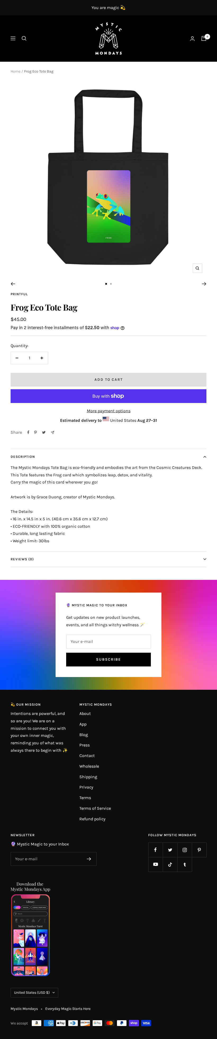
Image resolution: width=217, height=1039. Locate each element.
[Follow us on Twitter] (170, 850)
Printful (19, 294)
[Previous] (13, 284)
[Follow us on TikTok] (170, 864)
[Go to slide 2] (111, 284)
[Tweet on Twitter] (44, 432)
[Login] (192, 38)
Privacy (86, 787)
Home (15, 71)
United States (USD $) (32, 992)
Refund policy (92, 818)
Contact (87, 755)
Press (84, 744)
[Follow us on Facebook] (155, 850)
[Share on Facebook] (28, 432)
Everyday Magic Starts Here (68, 1008)
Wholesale (89, 766)
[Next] (204, 284)
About (85, 713)
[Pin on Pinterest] (35, 432)
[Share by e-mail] (52, 432)
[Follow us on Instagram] (184, 850)
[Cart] (203, 38)
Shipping (88, 776)
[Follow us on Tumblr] (184, 864)
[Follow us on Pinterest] (199, 850)
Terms (85, 797)
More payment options (108, 410)
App (83, 724)
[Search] (24, 38)
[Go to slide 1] (106, 284)
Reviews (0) (22, 559)
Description (23, 457)
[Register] (89, 859)
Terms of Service (95, 808)
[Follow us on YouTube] (155, 864)
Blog (83, 734)
